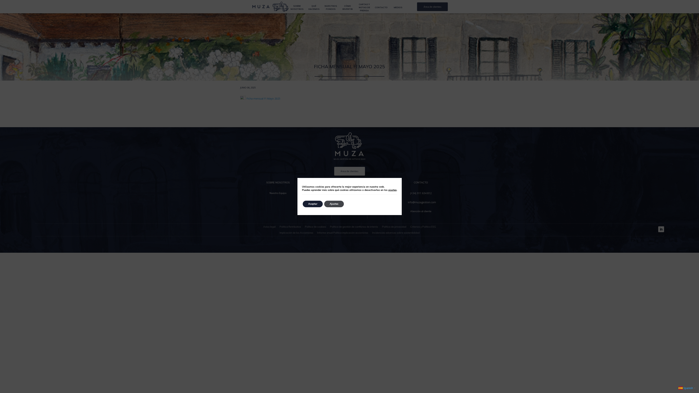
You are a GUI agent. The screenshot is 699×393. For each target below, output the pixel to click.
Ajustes (334, 204)
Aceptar (312, 204)
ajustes (392, 190)
